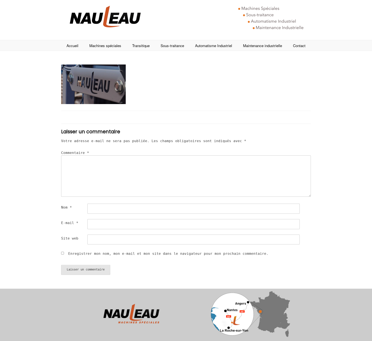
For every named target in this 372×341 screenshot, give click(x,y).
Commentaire (75, 153)
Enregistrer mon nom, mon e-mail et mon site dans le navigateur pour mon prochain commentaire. (168, 254)
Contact (299, 45)
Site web (69, 238)
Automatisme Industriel (213, 45)
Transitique (141, 45)
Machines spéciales (105, 45)
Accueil (72, 45)
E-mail (69, 223)
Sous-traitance (172, 45)
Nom (66, 207)
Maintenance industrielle (262, 45)
